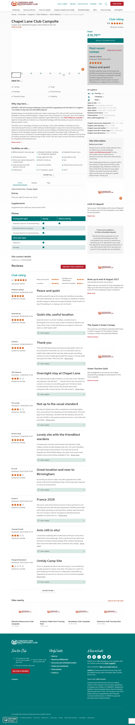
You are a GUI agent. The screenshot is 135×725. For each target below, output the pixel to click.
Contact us (54, 672)
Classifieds (93, 4)
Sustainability (82, 717)
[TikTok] (109, 657)
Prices (20, 183)
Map (48, 183)
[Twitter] (99, 657)
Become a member (20, 671)
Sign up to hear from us (108, 667)
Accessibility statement (26, 717)
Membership (16, 10)
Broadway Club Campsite (79, 621)
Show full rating (18, 299)
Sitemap (61, 717)
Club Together (118, 10)
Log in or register (62, 4)
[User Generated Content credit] (82, 69)
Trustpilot (14, 679)
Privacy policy (53, 717)
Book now (91, 216)
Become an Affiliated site (59, 659)
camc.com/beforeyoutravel (100, 152)
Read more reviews (114, 50)
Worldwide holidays (84, 10)
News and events (83, 4)
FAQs (100, 4)
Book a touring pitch (105, 41)
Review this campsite (73, 267)
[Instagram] (94, 657)
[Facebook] (89, 657)
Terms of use (36, 717)
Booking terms (44, 717)
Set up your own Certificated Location (63, 663)
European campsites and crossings (64, 10)
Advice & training (105, 10)
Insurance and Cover (29, 10)
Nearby (34, 183)
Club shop (72, 4)
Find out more (92, 337)
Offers (95, 10)
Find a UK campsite (45, 10)
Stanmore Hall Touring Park (109, 621)
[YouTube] (104, 657)
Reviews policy (90, 717)
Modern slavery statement (70, 717)
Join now (117, 4)
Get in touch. (101, 679)
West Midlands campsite (73, 118)
